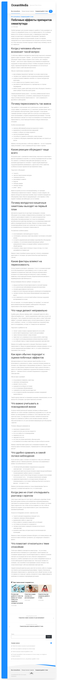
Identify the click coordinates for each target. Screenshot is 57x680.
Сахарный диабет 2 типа (41, 11)
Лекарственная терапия (28, 11)
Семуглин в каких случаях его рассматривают (30, 596)
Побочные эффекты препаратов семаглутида (23, 648)
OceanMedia (19, 5)
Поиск (12, 634)
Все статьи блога (15, 11)
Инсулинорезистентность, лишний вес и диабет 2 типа (25, 658)
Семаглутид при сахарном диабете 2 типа (44, 596)
